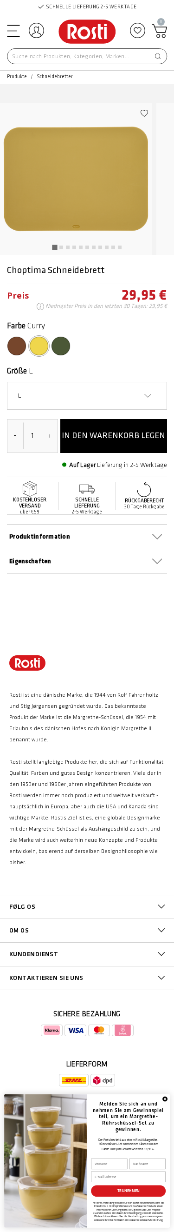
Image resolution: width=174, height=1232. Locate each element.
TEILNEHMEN (128, 1190)
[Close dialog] (165, 1098)
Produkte (17, 76)
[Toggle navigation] (12, 30)
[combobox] (87, 56)
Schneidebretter (55, 76)
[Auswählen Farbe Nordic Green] (61, 346)
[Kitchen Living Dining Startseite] (87, 32)
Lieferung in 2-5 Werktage (132, 465)
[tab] (54, 247)
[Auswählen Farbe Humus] (16, 346)
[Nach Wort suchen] (157, 56)
